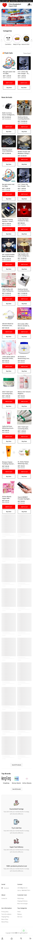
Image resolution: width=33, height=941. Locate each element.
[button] (9, 73)
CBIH (16, 933)
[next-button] (31, 40)
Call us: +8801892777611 (23, 890)
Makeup (19, 914)
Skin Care (19, 916)
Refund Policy (4, 922)
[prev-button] (1, 40)
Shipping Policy (5, 916)
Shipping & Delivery (22, 901)
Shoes (19, 911)
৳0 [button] (31, 5)
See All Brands (16, 789)
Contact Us (4, 898)
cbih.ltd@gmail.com (22, 888)
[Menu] (31, 938)
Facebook (6, 888)
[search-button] (21, 938)
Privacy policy (4, 911)
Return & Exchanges (22, 903)
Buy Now (9, 87)
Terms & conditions (6, 914)
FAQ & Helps (20, 898)
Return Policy (4, 919)
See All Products (16, 765)
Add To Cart (9, 83)
